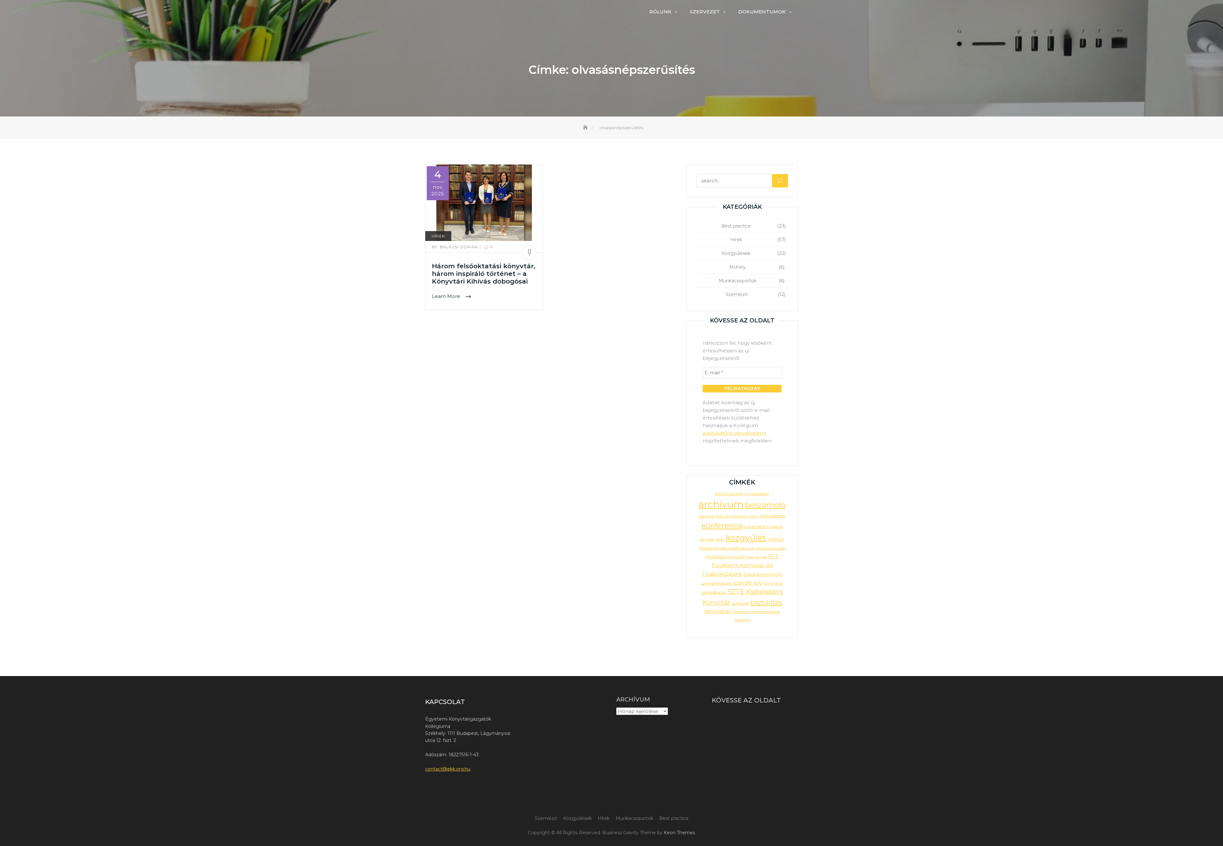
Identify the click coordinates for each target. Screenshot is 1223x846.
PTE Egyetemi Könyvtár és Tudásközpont (740, 565)
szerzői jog (747, 582)
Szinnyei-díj (773, 584)
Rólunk (660, 12)
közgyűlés (746, 538)
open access (757, 557)
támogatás (717, 611)
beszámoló (765, 505)
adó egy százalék (729, 494)
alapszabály (759, 494)
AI (746, 494)
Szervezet (705, 12)
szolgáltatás (713, 592)
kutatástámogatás (763, 526)
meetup (776, 539)
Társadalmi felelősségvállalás (756, 612)
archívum (721, 504)
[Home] (586, 127)
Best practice (736, 226)
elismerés (707, 516)
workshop (742, 620)
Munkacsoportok (737, 281)
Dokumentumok (762, 12)
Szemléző (737, 294)
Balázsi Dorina (455, 246)
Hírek (438, 236)
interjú (753, 516)
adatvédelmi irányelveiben (734, 433)
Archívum (633, 699)
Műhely (737, 267)
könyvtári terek (712, 540)
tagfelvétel (740, 604)
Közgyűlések (736, 253)
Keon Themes (679, 832)
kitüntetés (772, 516)
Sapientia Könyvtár (763, 574)
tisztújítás (766, 602)
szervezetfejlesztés (716, 584)
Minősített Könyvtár (725, 556)
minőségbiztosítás (770, 548)
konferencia (722, 525)
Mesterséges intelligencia (726, 548)
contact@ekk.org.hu (447, 769)
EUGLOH (723, 516)
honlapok (739, 516)
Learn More (446, 296)
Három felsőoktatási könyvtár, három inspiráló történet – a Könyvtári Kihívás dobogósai (483, 273)
